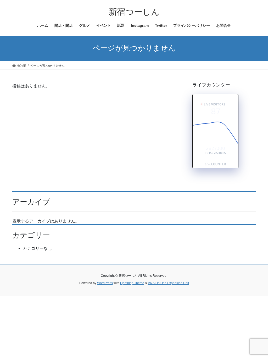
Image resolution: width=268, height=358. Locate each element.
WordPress (105, 283)
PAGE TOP (256, 342)
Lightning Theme (132, 283)
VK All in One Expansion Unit (168, 283)
